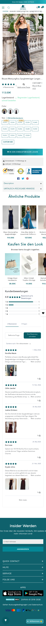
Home (5, 11)
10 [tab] (30, 73)
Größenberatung (16, 118)
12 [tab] (35, 73)
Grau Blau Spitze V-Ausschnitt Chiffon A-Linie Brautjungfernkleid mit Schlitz (28, 233)
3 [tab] (15, 73)
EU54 (13, 135)
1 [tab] (10, 73)
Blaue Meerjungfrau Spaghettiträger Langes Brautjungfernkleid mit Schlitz (10, 233)
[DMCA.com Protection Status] (12, 599)
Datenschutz (37, 605)
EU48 (28, 129)
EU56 (20, 135)
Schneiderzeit (9, 161)
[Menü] (4, 7)
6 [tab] (22, 73)
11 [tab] (33, 73)
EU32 (5, 122)
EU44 (13, 129)
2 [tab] (12, 73)
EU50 (35, 129)
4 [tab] (17, 73)
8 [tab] (26, 73)
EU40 (35, 122)
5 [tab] (19, 73)
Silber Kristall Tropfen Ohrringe (29, 279)
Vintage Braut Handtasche (12, 279)
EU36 (20, 122)
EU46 (20, 129)
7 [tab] (24, 73)
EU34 (13, 122)
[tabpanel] (23, 44)
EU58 (28, 135)
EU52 (5, 135)
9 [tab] (28, 73)
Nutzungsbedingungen (18, 605)
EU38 (28, 122)
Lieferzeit (8, 164)
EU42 (5, 129)
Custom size (8, 142)
